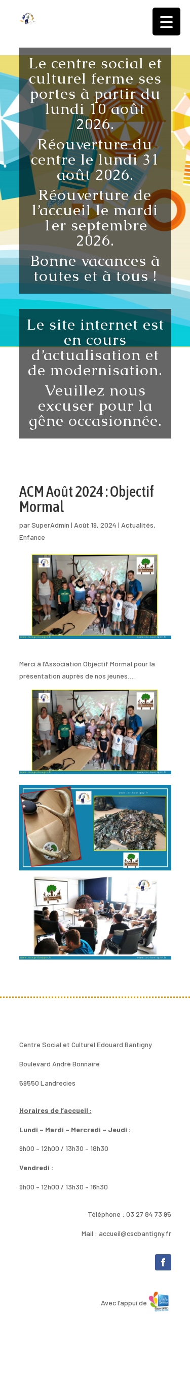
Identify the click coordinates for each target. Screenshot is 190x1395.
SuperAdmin (50, 525)
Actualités (137, 525)
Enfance (32, 537)
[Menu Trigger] (166, 21)
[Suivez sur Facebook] (163, 1262)
